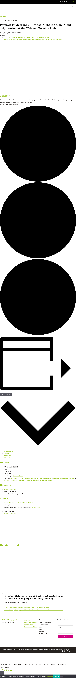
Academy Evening (18, 476)
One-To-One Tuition (21, 664)
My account (27, 620)
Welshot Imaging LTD (10, 489)
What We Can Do (7, 664)
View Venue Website (10, 513)
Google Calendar (8, 451)
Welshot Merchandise (30, 622)
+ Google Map (36, 507)
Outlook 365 (7, 455)
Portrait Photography (69, 478)
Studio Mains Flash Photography (17, 480)
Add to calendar (6, 394)
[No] (61, 676)
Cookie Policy (36, 649)
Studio (6, 480)
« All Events (3, 16)
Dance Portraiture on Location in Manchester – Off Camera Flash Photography (26, 37)
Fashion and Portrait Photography (20, 478)
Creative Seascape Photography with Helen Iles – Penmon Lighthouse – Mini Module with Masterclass (33, 39)
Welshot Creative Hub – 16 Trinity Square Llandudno (19, 502)
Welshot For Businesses (41, 664)
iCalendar (6, 453)
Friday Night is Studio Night (38, 478)
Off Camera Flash (58, 478)
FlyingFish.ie (66, 649)
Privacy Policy (28, 649)
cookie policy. (49, 676)
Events (53, 664)
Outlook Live (7, 458)
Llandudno (49, 478)
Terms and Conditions (30, 627)
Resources (62, 664)
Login (72, 1)
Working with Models (46, 480)
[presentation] (34, 593)
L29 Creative (52, 649)
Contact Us (5, 667)
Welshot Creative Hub (33, 480)
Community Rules (29, 624)
